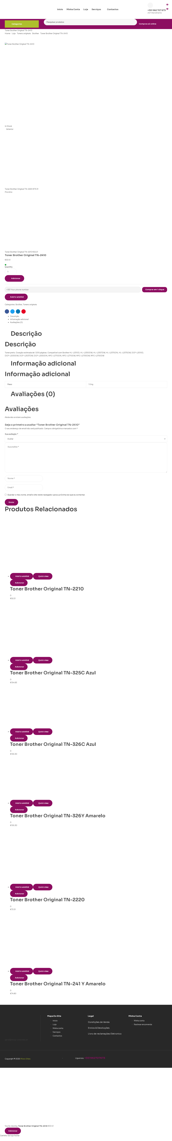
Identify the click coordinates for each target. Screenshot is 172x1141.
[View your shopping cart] (166, 13)
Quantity (8, 267)
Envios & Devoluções (99, 1028)
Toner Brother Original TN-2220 (47, 899)
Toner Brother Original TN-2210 (47, 589)
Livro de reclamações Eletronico (105, 1033)
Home (7, 33)
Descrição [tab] (26, 333)
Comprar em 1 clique (154, 289)
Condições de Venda (98, 1022)
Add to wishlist (17, 297)
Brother (35, 33)
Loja (13, 33)
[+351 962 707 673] (150, 5)
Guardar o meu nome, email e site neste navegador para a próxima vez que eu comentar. (46, 495)
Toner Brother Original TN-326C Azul (53, 744)
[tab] (88, 316)
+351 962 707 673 (157, 10)
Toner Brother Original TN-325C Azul (53, 673)
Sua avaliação (11, 434)
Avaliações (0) (16, 322)
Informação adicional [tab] (43, 363)
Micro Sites (25, 1059)
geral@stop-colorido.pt (16, 1039)
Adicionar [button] (19, 583)
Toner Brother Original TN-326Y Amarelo (57, 816)
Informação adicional (19, 319)
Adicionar (15, 278)
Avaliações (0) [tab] (33, 394)
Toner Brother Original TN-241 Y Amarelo (58, 984)
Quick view (43, 576)
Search (133, 22)
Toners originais (24, 33)
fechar (17, 1135)
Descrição (14, 316)
